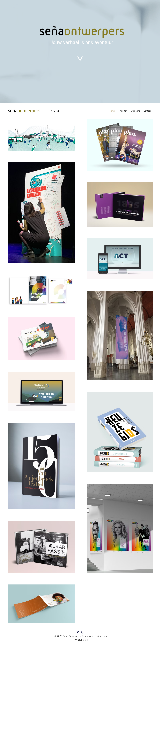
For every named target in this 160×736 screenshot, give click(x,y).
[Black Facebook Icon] (51, 111)
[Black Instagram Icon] (58, 111)
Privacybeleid (80, 639)
